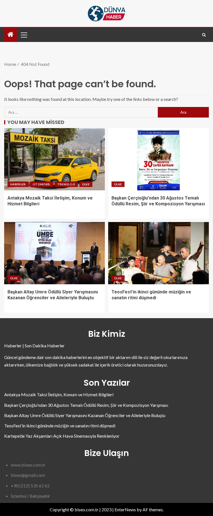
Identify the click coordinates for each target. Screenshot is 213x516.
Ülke (86, 184)
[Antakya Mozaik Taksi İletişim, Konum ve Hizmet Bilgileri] (54, 159)
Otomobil (41, 184)
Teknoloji (66, 184)
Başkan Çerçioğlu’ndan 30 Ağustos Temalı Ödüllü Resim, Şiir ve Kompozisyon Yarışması (86, 405)
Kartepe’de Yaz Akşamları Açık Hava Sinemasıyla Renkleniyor (62, 435)
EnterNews (125, 509)
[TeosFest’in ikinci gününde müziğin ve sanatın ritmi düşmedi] (158, 253)
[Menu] (23, 35)
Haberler (18, 184)
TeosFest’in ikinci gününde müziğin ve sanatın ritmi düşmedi (59, 425)
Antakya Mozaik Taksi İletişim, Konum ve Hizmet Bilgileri (58, 394)
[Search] (204, 34)
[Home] (10, 35)
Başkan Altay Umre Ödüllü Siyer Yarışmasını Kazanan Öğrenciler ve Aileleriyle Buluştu (84, 415)
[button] (23, 35)
